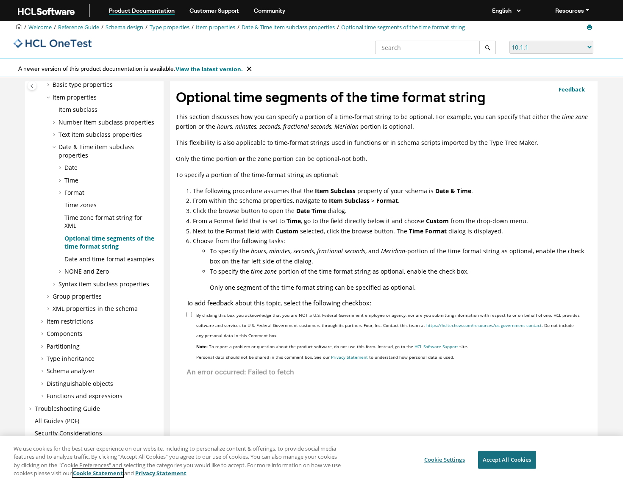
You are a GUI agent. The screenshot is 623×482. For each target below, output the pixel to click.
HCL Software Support (436, 346)
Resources (569, 10)
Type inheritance (71, 359)
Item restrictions (70, 321)
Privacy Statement (349, 357)
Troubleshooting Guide (67, 408)
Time (71, 180)
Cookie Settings (444, 459)
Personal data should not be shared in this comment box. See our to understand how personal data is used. (325, 357)
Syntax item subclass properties (103, 284)
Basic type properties (83, 84)
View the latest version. (209, 69)
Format (74, 192)
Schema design (124, 27)
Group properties (77, 296)
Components (65, 334)
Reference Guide (78, 27)
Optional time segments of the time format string (403, 27)
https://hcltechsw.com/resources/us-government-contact (484, 325)
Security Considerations (68, 433)
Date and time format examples (109, 259)
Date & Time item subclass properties (288, 27)
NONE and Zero (86, 271)
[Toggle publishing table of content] (32, 85)
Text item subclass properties (100, 134)
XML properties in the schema (95, 309)
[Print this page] (590, 27)
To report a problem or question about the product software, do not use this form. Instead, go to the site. (332, 346)
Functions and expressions (84, 396)
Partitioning (63, 346)
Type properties (169, 27)
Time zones (80, 205)
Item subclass (77, 109)
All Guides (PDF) (57, 421)
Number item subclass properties (106, 122)
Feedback (572, 89)
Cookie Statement (98, 473)
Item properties (215, 27)
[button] (49, 84)
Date (71, 167)
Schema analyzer (71, 371)
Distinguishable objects (80, 384)
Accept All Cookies (507, 459)
